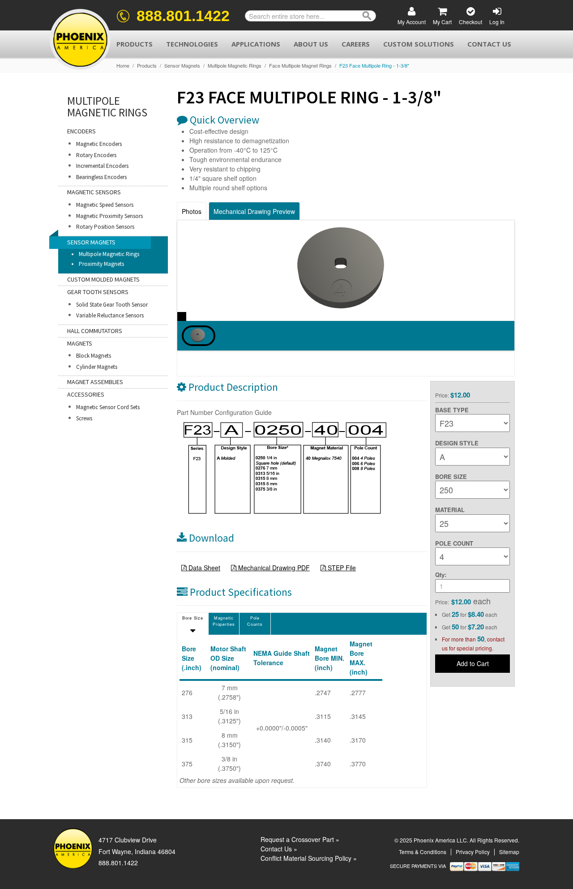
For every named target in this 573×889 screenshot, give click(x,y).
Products (134, 43)
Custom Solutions (418, 43)
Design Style (457, 443)
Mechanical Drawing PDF (273, 567)
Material (450, 509)
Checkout (470, 22)
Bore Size (451, 476)
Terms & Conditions (422, 851)
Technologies (192, 43)
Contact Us (489, 43)
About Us (311, 43)
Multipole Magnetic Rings (234, 65)
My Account (412, 22)
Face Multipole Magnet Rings (300, 65)
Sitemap (509, 851)
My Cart (442, 22)
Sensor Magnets (182, 65)
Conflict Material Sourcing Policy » (309, 858)
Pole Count (454, 543)
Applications (255, 43)
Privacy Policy (473, 851)
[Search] (367, 15)
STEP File (341, 567)
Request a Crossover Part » (300, 839)
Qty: (440, 574)
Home (122, 65)
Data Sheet (203, 567)
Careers (356, 43)
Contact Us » (279, 848)
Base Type (452, 410)
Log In (497, 22)
